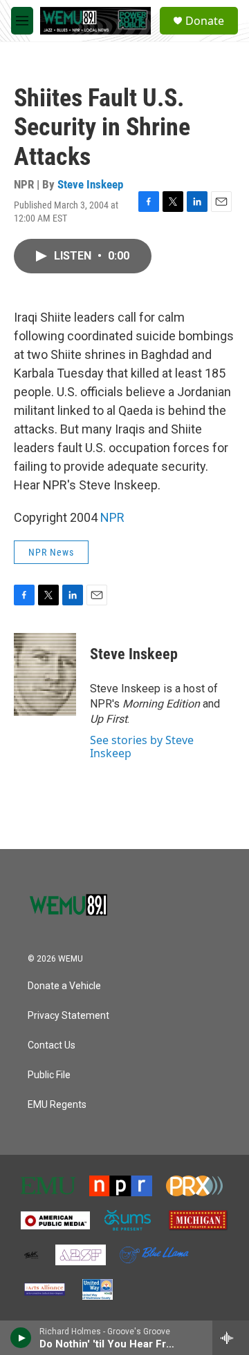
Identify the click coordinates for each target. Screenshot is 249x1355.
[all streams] (230, 1337)
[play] (21, 1338)
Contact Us (51, 1045)
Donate (204, 20)
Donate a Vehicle (64, 986)
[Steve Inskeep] (45, 674)
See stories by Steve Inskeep (142, 746)
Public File (49, 1075)
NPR (112, 517)
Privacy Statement (68, 1016)
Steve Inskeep (90, 184)
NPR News (51, 552)
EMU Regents (57, 1105)
